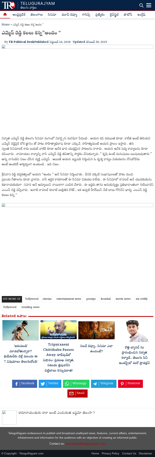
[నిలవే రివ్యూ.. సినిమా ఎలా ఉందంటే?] (96, 331)
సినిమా (52, 15)
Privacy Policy (110, 453)
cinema (47, 299)
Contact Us (129, 453)
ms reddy (142, 299)
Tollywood (31, 299)
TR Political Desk (21, 42)
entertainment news (69, 299)
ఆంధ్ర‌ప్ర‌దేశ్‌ (19, 15)
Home (6, 25)
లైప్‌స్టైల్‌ (114, 15)
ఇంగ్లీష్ (141, 15)
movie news (123, 299)
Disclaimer (145, 453)
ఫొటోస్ (128, 15)
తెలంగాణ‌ (36, 15)
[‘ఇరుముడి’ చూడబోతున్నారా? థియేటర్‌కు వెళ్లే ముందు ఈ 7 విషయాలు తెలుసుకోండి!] (20, 331)
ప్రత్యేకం (100, 15)
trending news (31, 307)
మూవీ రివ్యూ (69, 15)
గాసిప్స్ (86, 15)
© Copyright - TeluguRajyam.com (22, 453)
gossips (91, 299)
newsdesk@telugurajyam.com (85, 443)
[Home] (5, 15)
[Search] (141, 5)
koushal (106, 299)
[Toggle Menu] (148, 5)
